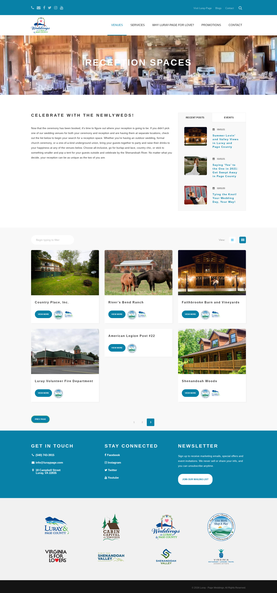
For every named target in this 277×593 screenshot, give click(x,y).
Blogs (218, 8)
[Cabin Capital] (111, 527)
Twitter (112, 470)
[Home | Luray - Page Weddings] (40, 26)
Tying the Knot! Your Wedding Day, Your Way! (225, 198)
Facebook (113, 455)
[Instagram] (55, 8)
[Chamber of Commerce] (221, 527)
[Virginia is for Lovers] (56, 556)
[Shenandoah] (166, 556)
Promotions (211, 25)
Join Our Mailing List (195, 479)
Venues (117, 25)
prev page (40, 419)
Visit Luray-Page (203, 8)
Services (137, 25)
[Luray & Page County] (56, 527)
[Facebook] (44, 8)
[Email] (39, 8)
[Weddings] (166, 527)
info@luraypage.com (49, 462)
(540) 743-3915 (44, 455)
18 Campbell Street (47, 471)
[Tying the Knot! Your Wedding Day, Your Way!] (195, 195)
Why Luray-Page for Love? (173, 25)
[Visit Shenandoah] (111, 557)
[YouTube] (61, 8)
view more (43, 314)
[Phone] (32, 8)
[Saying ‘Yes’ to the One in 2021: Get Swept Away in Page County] (195, 165)
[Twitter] (49, 8)
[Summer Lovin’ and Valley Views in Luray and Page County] (195, 136)
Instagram (114, 462)
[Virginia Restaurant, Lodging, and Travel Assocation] (221, 556)
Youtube (113, 477)
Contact (229, 8)
